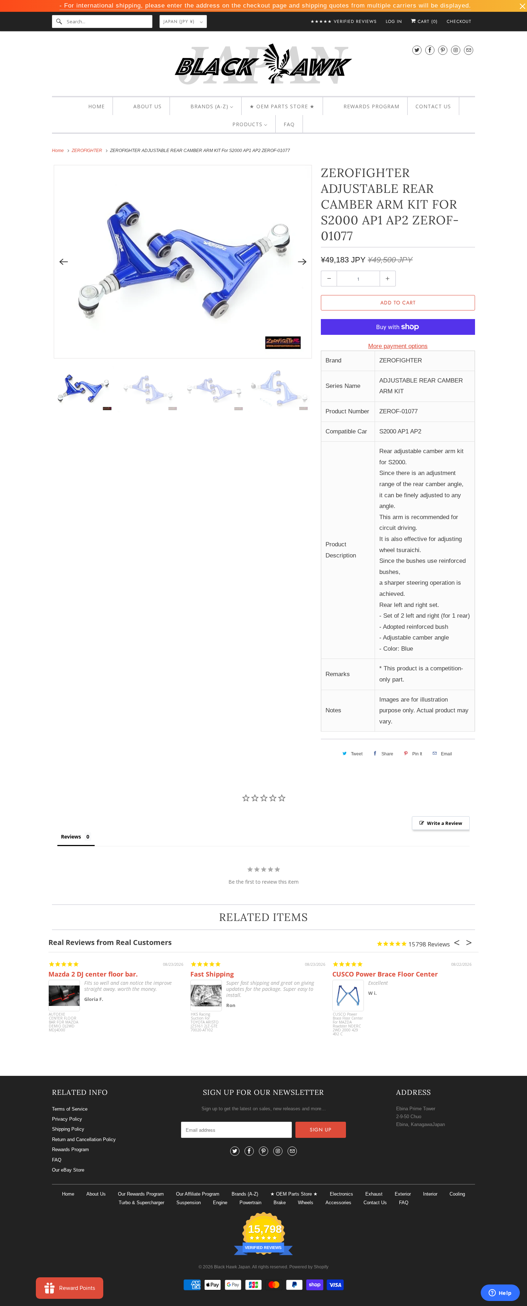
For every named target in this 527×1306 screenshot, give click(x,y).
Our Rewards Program (141, 1194)
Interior (430, 1194)
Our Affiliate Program (197, 1194)
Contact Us (375, 1202)
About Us (96, 1194)
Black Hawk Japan (232, 1266)
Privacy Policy (67, 1119)
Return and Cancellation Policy (84, 1139)
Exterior (403, 1194)
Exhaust (374, 1194)
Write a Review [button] (444, 823)
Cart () (427, 21)
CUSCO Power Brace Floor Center (385, 974)
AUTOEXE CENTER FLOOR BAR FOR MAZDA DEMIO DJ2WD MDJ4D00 (63, 1022)
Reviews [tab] (71, 836)
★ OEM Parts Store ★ (294, 1194)
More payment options (398, 346)
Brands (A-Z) (245, 1194)
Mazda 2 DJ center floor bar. (93, 974)
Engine (220, 1202)
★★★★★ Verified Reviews (343, 21)
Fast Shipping (212, 974)
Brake (280, 1202)
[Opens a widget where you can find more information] (500, 1293)
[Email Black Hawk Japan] (468, 50)
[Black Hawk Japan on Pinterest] (442, 50)
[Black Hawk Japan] (263, 65)
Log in (394, 21)
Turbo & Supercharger (141, 1202)
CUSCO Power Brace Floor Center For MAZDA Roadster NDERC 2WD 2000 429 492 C (348, 1024)
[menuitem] (90, 106)
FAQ (56, 1160)
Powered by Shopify (308, 1266)
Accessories (338, 1202)
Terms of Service (69, 1109)
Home (68, 1194)
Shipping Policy (68, 1129)
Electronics (341, 1194)
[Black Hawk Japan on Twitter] (417, 50)
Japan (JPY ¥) (179, 21)
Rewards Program (70, 1149)
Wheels (305, 1202)
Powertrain (250, 1202)
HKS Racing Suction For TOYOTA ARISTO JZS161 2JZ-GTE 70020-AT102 (205, 1022)
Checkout (459, 21)
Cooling (457, 1194)
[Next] (302, 262)
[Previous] (63, 262)
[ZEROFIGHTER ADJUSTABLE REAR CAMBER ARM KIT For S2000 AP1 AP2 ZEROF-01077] (183, 262)
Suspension (188, 1202)
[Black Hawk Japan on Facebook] (430, 50)
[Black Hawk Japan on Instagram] (455, 50)
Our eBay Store (68, 1170)
